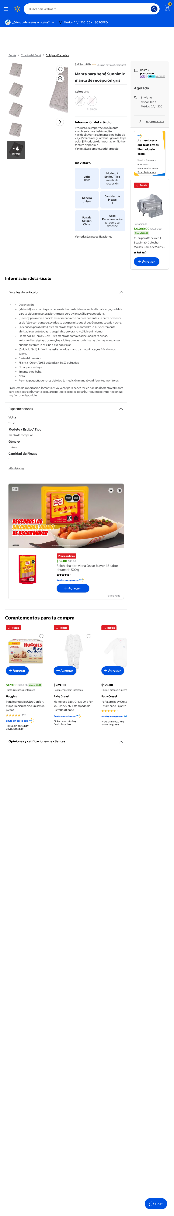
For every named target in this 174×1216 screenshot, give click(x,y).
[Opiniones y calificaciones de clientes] (121, 740)
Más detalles (16, 468)
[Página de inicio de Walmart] (17, 9)
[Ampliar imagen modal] (60, 78)
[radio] (80, 103)
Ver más (160, 76)
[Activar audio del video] (119, 490)
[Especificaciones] (121, 408)
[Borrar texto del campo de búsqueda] (148, 8)
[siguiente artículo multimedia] (60, 122)
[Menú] (6, 9)
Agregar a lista (155, 121)
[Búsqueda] (154, 9)
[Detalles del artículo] (121, 292)
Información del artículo (28, 278)
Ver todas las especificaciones (93, 236)
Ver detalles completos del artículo (97, 148)
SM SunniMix (83, 64)
